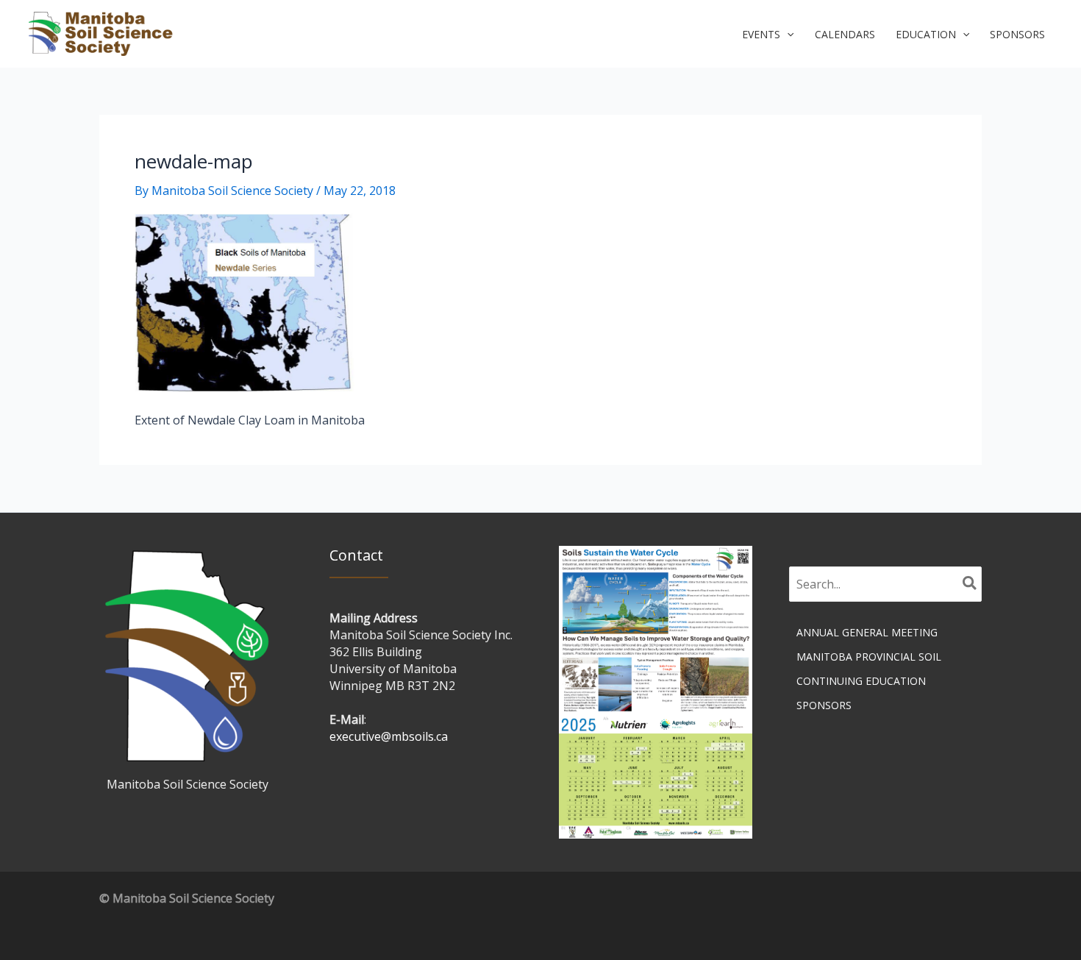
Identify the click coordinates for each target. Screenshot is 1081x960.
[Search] (970, 584)
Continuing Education (861, 681)
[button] (768, 34)
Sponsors (824, 705)
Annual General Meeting (867, 632)
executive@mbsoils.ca (388, 736)
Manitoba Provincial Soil (868, 657)
